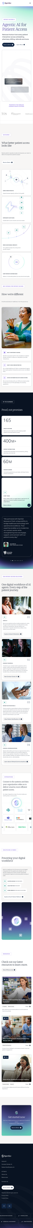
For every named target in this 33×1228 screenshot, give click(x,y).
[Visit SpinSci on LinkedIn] (4, 1206)
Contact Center (6, 1084)
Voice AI (12, 1084)
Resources (5, 1177)
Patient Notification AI (8, 1167)
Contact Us (5, 1181)
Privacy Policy (5, 1195)
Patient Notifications (7, 1045)
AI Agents (5, 1006)
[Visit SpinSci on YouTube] (9, 1206)
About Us (4, 1174)
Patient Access (11, 1006)
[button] (30, 3)
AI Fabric (4, 1171)
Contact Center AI (7, 1164)
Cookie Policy (5, 1198)
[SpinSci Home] (6, 3)
